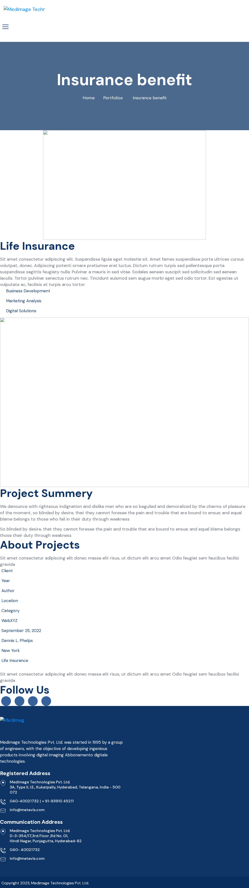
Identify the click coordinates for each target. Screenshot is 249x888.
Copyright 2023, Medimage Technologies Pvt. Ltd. (45, 883)
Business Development (28, 290)
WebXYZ (9, 620)
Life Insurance (14, 660)
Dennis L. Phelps (17, 640)
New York (10, 650)
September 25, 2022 (21, 630)
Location (9, 600)
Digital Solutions (21, 310)
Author (8, 590)
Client (7, 570)
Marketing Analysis (23, 300)
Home (89, 98)
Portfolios (113, 98)
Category (10, 610)
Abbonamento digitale (86, 755)
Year (5, 580)
